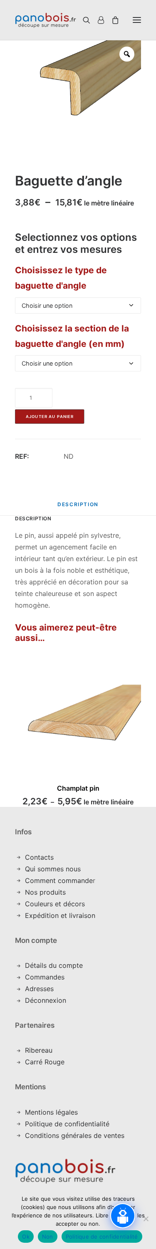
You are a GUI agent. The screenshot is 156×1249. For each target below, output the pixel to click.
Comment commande (59, 880)
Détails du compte (54, 965)
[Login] (97, 20)
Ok (26, 1236)
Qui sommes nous (53, 869)
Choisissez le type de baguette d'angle (61, 278)
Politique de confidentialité (67, 1124)
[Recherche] (76, 20)
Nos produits (45, 892)
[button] (137, 20)
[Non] (145, 1218)
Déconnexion (45, 1000)
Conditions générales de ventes (74, 1135)
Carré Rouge (44, 1062)
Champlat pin (78, 788)
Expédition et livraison (60, 915)
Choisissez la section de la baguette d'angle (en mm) (72, 336)
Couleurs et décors (55, 904)
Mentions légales (51, 1112)
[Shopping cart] (111, 20)
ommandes (47, 977)
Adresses (39, 988)
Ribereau (38, 1050)
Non (47, 1236)
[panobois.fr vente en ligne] (45, 20)
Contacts (39, 857)
